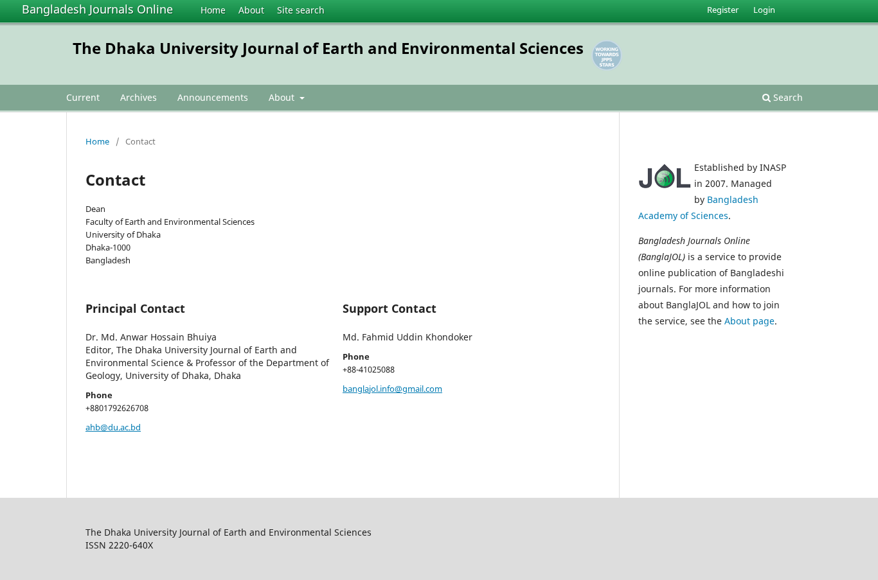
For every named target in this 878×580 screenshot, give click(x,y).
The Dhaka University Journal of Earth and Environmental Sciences (328, 47)
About (251, 10)
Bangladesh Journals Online (97, 9)
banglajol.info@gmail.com (392, 388)
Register (723, 9)
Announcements (212, 97)
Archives (138, 97)
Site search (301, 10)
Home (213, 10)
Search (787, 97)
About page (749, 321)
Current (83, 97)
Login (764, 9)
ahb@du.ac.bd (113, 427)
